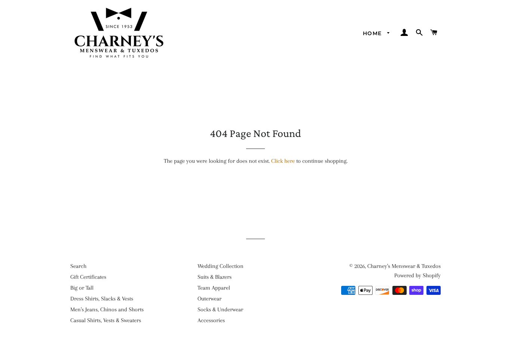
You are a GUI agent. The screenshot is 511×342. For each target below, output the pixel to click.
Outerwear (209, 298)
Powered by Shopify (417, 275)
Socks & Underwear (220, 309)
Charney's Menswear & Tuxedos (404, 266)
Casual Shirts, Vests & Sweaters (105, 320)
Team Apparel (214, 287)
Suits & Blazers (215, 277)
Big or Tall (82, 287)
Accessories (211, 320)
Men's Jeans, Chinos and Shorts (107, 309)
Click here (283, 161)
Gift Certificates (88, 277)
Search (78, 266)
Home (373, 33)
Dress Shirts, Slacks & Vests (101, 298)
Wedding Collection (221, 266)
